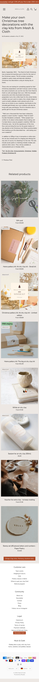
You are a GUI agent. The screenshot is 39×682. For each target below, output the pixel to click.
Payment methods (19, 628)
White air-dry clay (19, 407)
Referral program (19, 584)
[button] (31, 9)
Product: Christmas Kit (9, 153)
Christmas (28, 151)
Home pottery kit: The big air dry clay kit (19, 361)
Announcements (19, 151)
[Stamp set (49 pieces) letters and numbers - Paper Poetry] (19, 524)
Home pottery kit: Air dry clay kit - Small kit (19, 266)
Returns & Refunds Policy (20, 630)
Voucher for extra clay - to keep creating (19, 500)
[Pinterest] (21, 664)
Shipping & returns (19, 574)
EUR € (25, 668)
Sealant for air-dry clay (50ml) (19, 454)
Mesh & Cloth (22, 673)
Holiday (34, 151)
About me (19, 595)
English (11, 668)
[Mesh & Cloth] (19, 9)
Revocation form (19, 633)
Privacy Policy (19, 623)
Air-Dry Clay (9, 151)
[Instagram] (18, 664)
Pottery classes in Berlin (19, 579)
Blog (19, 606)
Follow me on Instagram (19, 608)
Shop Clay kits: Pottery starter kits (19, 559)
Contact (19, 601)
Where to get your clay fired (19, 581)
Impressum (19, 620)
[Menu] (4, 9)
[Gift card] (19, 199)
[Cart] (35, 9)
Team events (19, 571)
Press (19, 603)
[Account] (28, 9)
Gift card (19, 220)
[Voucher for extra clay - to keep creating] (19, 478)
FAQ (19, 576)
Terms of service (19, 625)
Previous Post (8, 160)
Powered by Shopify (19, 674)
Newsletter (19, 598)
